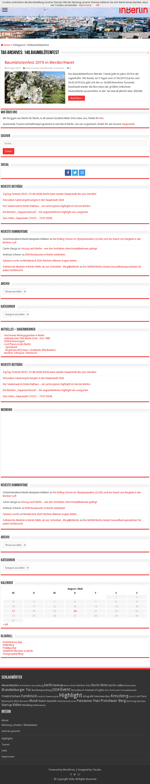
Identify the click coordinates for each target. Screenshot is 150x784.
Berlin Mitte (99, 685)
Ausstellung (37, 685)
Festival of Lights (94, 690)
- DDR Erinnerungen (14, 341)
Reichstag (131, 701)
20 (75, 611)
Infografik (88, 696)
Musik (33, 701)
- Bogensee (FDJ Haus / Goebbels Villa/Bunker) (29, 349)
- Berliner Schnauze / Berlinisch (20, 352)
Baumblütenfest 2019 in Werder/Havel (39, 62)
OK (97, 5)
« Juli (5, 624)
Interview (99, 696)
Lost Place (140, 696)
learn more (85, 5)
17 (13, 611)
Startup (7, 705)
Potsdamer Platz (88, 701)
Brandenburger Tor (16, 690)
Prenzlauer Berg (113, 701)
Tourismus (59, 68)
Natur (42, 701)
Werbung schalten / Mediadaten (19, 725)
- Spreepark (10, 347)
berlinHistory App (12, 642)
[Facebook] (68, 173)
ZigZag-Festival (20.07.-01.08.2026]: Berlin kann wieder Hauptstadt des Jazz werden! (49, 193)
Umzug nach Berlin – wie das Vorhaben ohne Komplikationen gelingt (59, 248)
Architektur (25, 685)
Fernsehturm (78, 690)
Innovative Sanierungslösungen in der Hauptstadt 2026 (33, 199)
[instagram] (82, 173)
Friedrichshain (11, 696)
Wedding (27, 705)
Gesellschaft (46, 68)
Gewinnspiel (52, 696)
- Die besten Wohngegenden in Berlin (23, 335)
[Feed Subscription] (148, 52)
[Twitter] (75, 173)
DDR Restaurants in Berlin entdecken (45, 254)
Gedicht (41, 696)
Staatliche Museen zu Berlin (18, 650)
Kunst (132, 696)
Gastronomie (32, 68)
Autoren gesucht (11, 731)
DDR (56, 690)
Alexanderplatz (10, 685)
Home (6, 45)
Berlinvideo (130, 685)
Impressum (8, 756)
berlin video (116, 685)
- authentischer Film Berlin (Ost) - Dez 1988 (26, 338)
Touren (6, 744)
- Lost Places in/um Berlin (17, 344)
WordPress (69, 769)
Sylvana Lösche (11, 260)
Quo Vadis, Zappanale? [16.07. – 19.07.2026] (27, 218)
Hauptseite (128, 124)
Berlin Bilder (70, 685)
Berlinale (58, 685)
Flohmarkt (115, 690)
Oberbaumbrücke (66, 701)
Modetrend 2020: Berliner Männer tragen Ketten (50, 260)
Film (107, 690)
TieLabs (96, 769)
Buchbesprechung (42, 690)
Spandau (141, 701)
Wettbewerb (39, 705)
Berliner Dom (84, 685)
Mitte (16, 701)
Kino (107, 696)
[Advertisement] (75, 441)
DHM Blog (8, 645)
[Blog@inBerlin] (75, 20)
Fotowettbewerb (129, 690)
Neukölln (52, 701)
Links (4, 750)
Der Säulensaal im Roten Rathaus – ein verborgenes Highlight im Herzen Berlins (46, 205)
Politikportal (9, 647)
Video (17, 705)
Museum (24, 701)
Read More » (77, 98)
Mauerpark (7, 701)
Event (65, 689)
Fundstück (29, 696)
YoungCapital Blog (13, 653)
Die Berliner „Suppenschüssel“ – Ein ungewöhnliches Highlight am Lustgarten (45, 212)
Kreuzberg (119, 696)
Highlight (70, 695)
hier (101, 118)
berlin (48, 685)
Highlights (7, 738)
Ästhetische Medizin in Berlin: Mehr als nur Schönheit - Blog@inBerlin (41, 266)
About (5, 720)
